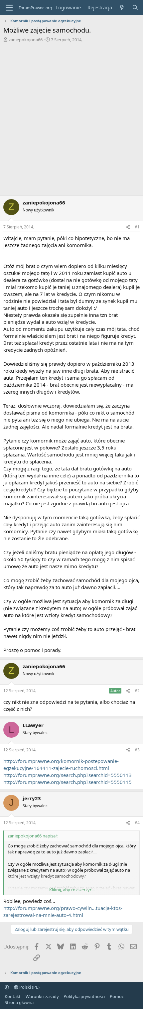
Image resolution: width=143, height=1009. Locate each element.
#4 (137, 822)
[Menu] (9, 7)
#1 (137, 227)
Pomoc (117, 996)
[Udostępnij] (128, 227)
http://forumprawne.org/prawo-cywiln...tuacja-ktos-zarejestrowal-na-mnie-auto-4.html (62, 911)
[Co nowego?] (121, 7)
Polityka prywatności (84, 996)
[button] (6, 987)
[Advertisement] (71, 120)
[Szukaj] (135, 7)
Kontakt (13, 996)
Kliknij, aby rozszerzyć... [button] (72, 890)
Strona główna (19, 1002)
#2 (137, 691)
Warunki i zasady (42, 996)
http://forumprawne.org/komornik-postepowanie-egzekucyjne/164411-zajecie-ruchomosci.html (61, 764)
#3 (137, 750)
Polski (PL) (29, 987)
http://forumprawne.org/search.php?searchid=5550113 (67, 775)
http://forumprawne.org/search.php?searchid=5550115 (67, 782)
